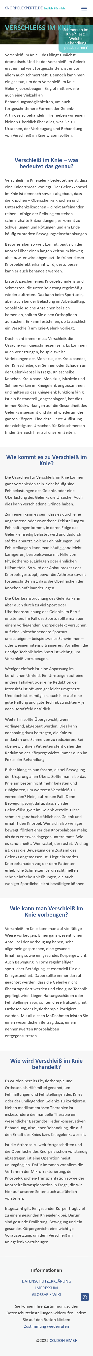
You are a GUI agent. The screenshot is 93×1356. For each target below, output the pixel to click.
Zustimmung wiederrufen (46, 1326)
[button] (84, 8)
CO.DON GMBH (64, 1340)
